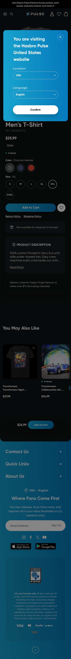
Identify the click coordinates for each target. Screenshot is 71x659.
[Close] (60, 37)
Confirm (35, 109)
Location (19, 68)
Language (20, 87)
